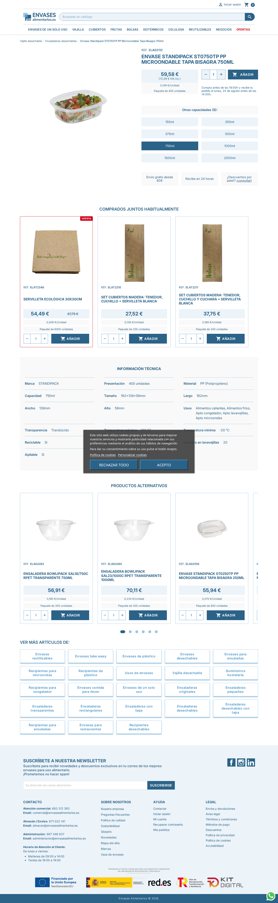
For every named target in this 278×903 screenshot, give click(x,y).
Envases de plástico (139, 656)
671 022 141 (57, 821)
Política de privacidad (220, 835)
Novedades (108, 837)
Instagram (244, 762)
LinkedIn (252, 762)
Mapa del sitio (110, 843)
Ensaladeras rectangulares (90, 708)
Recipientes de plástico (91, 673)
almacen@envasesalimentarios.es (55, 825)
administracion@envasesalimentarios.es (59, 838)
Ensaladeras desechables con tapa (236, 708)
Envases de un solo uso (139, 689)
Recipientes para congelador (42, 689)
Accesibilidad (215, 845)
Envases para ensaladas (235, 656)
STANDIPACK (49, 383)
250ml (229, 122)
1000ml (229, 146)
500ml (229, 134)
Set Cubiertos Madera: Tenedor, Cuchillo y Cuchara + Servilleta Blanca (210, 299)
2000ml (229, 158)
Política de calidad (113, 820)
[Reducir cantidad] (205, 74)
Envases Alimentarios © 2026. (139, 898)
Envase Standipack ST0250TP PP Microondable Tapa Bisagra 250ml (211, 576)
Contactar (159, 808)
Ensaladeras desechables (187, 708)
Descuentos (213, 830)
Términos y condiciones (221, 819)
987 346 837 (55, 834)
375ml (169, 134)
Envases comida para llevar (90, 689)
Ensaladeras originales (187, 689)
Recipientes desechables (139, 727)
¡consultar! (244, 180)
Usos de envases (139, 673)
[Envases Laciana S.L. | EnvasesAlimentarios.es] (39, 16)
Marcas (106, 848)
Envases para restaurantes (91, 727)
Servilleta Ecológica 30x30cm (52, 299)
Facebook (234, 762)
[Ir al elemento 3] (136, 631)
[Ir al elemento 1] (122, 631)
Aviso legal (213, 814)
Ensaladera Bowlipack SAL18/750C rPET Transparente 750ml (55, 576)
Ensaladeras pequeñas (235, 689)
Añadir (242, 74)
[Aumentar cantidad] (221, 74)
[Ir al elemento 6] (156, 631)
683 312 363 (61, 808)
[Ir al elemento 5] (149, 631)
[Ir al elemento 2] (130, 631)
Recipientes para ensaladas (42, 727)
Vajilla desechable (187, 673)
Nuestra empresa (112, 809)
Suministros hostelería (236, 673)
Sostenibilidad (110, 826)
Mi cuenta (159, 819)
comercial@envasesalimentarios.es (56, 812)
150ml (169, 122)
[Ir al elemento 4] (143, 631)
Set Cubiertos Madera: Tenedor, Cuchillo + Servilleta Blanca (131, 299)
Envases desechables (187, 656)
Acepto (164, 464)
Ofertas (243, 29)
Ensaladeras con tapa (139, 708)
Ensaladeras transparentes (42, 708)
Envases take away (91, 656)
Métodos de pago (218, 824)
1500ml (169, 158)
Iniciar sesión (229, 4)
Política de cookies (103, 455)
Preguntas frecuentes (115, 814)
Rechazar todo (114, 464)
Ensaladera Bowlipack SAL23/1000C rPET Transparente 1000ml (131, 575)
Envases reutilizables (42, 656)
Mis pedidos (161, 830)
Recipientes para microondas (42, 673)
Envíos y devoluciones (220, 808)
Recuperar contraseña (168, 824)
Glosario (106, 831)
